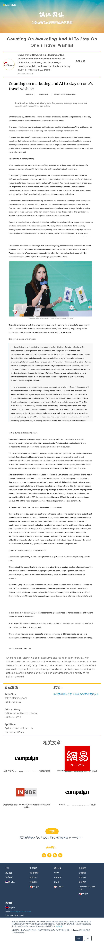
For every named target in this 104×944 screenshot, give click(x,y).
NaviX (56, 882)
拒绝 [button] (87, 938)
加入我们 (9, 873)
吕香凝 (75, 694)
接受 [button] (79, 938)
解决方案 (57, 868)
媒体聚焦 (33, 882)
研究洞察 (82, 877)
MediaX (57, 877)
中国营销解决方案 (63, 694)
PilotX (56, 873)
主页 (7, 868)
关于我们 (33, 868)
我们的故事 (34, 873)
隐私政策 (59, 926)
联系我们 (9, 877)
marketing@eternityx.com (20, 912)
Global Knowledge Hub (87, 887)
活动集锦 (82, 873)
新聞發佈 (33, 877)
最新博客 (82, 882)
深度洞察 (82, 868)
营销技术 (94, 694)
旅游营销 (84, 694)
